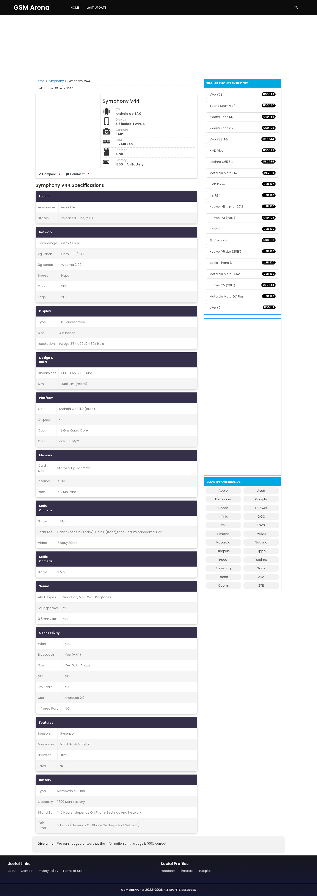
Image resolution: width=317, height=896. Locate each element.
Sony (261, 568)
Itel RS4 (242, 195)
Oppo (261, 551)
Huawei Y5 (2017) (242, 285)
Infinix (223, 516)
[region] (158, 46)
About (12, 871)
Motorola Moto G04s (242, 274)
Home (75, 7)
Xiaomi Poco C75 (242, 128)
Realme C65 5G (242, 162)
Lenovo (223, 533)
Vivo (261, 577)
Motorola (223, 542)
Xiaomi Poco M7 (242, 117)
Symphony (56, 81)
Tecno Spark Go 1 (242, 106)
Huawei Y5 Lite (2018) (242, 251)
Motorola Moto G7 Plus (242, 296)
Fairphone (223, 499)
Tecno (223, 577)
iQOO (261, 516)
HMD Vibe (242, 150)
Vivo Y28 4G (242, 139)
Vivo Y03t (242, 94)
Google (261, 499)
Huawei (261, 507)
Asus (261, 490)
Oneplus (223, 551)
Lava (261, 525)
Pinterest (186, 871)
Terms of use (73, 871)
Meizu (261, 533)
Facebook (168, 871)
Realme (261, 559)
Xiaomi (223, 585)
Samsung (223, 568)
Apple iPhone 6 (242, 263)
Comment (77, 174)
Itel (223, 525)
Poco (223, 559)
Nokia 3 (242, 229)
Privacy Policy (48, 871)
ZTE (261, 585)
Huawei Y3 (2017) (242, 218)
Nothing (261, 542)
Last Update (96, 7)
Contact (27, 871)
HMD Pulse (242, 184)
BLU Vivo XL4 (242, 240)
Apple (223, 490)
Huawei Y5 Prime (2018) (242, 207)
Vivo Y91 (242, 307)
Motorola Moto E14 (242, 173)
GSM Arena (32, 7)
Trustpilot (204, 871)
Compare (49, 174)
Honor (223, 507)
